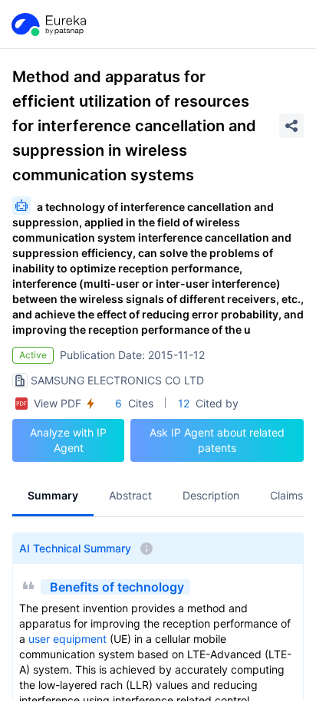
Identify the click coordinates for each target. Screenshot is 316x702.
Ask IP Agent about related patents (217, 440)
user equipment (67, 638)
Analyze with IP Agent (68, 440)
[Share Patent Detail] (291, 126)
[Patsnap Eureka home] (47, 24)
